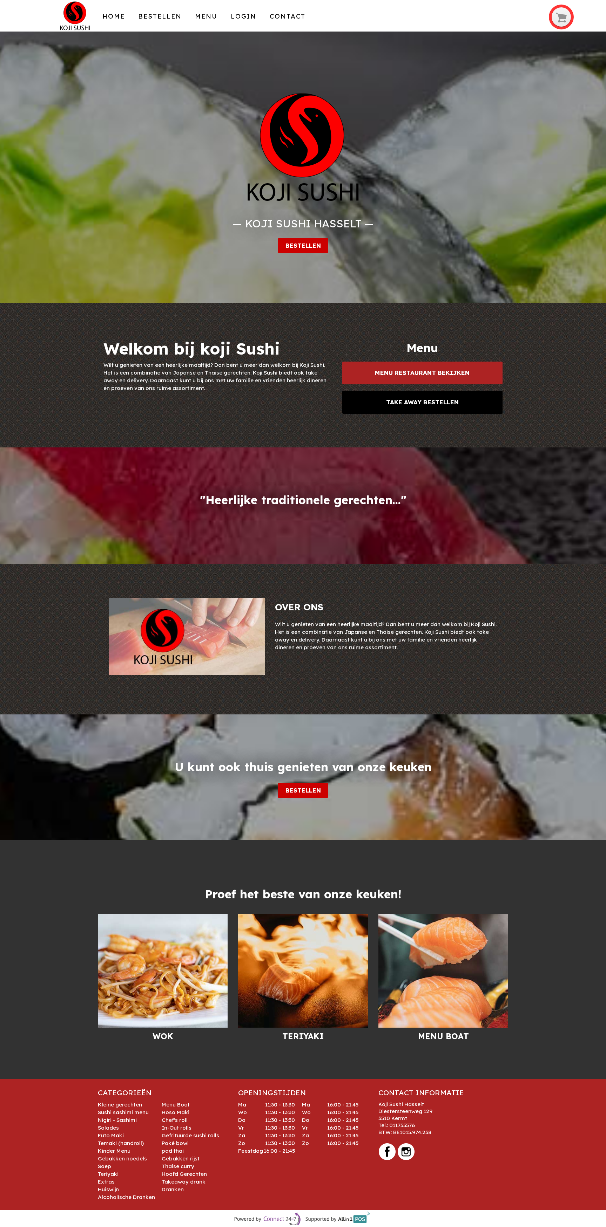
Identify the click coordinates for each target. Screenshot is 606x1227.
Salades (108, 1127)
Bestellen (159, 16)
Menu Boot (176, 1104)
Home (113, 16)
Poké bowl (175, 1143)
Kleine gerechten (120, 1104)
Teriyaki (108, 1174)
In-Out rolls (176, 1127)
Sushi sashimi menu (123, 1112)
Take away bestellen (422, 402)
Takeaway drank (184, 1181)
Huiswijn (108, 1189)
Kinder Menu (114, 1150)
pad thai (173, 1150)
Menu (206, 16)
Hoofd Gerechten (184, 1174)
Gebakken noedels (122, 1158)
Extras (106, 1181)
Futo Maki (111, 1135)
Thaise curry (178, 1166)
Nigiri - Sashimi (117, 1120)
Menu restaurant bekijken (422, 372)
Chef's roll (175, 1120)
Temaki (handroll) (121, 1143)
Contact (287, 16)
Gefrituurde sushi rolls (190, 1135)
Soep (104, 1166)
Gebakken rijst (181, 1158)
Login (243, 16)
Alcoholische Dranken (126, 1197)
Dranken (173, 1189)
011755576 (402, 1125)
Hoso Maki (175, 1112)
